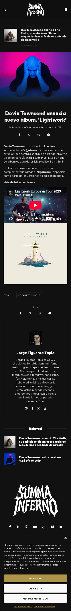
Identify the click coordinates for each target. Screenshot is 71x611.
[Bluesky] (52, 526)
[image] (10, 35)
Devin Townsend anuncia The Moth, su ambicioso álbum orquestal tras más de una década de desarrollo (43, 34)
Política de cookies (23, 606)
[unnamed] (9, 459)
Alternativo (28, 25)
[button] (65, 538)
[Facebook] (10, 526)
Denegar (35, 588)
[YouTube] (35, 526)
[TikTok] (43, 526)
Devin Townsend (30, 295)
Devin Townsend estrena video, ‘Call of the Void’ (40, 459)
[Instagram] (26, 526)
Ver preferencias (35, 598)
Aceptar (35, 578)
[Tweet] (28, 134)
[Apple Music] (61, 526)
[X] (18, 526)
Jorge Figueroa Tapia (36, 352)
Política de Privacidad (44, 606)
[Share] (19, 134)
